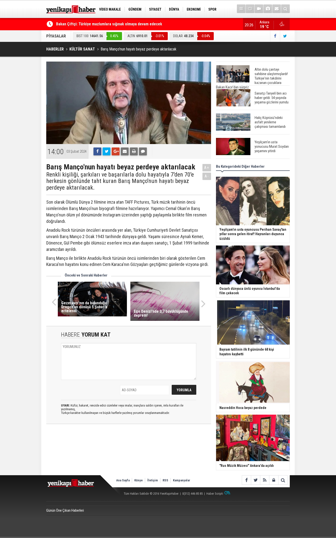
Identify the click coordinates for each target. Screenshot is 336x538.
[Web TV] (259, 8)
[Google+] (116, 151)
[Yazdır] (134, 151)
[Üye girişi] (273, 480)
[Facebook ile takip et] (275, 36)
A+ (206, 167)
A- (207, 176)
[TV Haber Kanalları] (250, 8)
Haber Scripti (214, 493)
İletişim (152, 480)
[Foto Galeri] (267, 8)
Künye (138, 480)
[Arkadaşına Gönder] (125, 151)
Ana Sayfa (123, 480)
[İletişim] (276, 8)
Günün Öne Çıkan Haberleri (65, 510)
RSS (165, 480)
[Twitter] (106, 151)
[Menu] (241, 8)
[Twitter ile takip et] (285, 36)
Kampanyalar (181, 480)
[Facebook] (97, 151)
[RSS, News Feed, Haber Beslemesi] (264, 480)
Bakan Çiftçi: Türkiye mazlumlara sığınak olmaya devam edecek (109, 24)
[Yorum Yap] (143, 151)
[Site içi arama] (285, 8)
